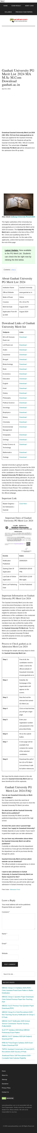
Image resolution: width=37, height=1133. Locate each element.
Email (4, 943)
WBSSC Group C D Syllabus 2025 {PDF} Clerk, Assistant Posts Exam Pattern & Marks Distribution (17, 990)
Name (4, 934)
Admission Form (15, 889)
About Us (5, 1075)
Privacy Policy (6, 1088)
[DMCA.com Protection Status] (8, 1099)
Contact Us (5, 1092)
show (13, 270)
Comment (6, 912)
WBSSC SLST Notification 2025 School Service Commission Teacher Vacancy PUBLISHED (16, 1023)
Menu (2, 1)
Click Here (23, 504)
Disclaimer (5, 1083)
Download (23, 337)
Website (5, 953)
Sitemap (4, 1079)
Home (4, 1071)
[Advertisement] (18, 49)
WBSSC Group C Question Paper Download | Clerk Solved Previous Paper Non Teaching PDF (18, 999)
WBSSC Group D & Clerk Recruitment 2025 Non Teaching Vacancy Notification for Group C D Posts (18, 1014)
